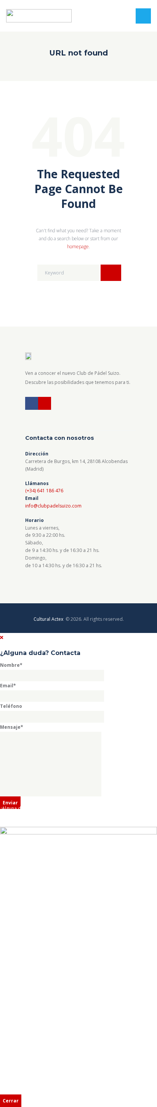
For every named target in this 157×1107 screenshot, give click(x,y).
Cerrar (11, 1100)
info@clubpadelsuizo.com (53, 506)
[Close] (1, 637)
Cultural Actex (49, 619)
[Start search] (111, 273)
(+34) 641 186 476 (44, 490)
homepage (78, 246)
